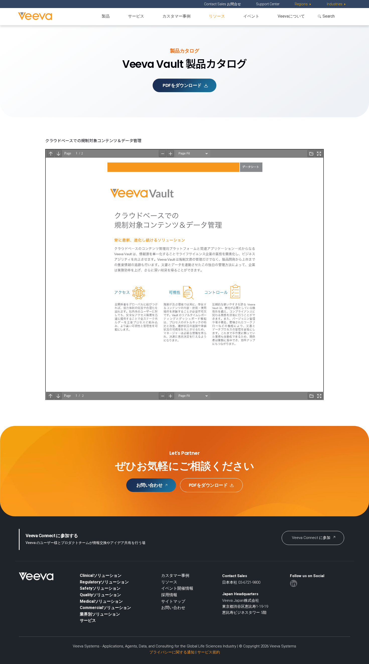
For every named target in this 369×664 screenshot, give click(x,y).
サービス (136, 16)
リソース (217, 16)
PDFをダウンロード (182, 85)
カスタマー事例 (176, 16)
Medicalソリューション (101, 601)
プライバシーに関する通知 (172, 652)
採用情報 (169, 594)
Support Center (268, 4)
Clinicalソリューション (100, 575)
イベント (251, 16)
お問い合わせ (149, 485)
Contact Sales (234, 576)
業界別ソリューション (100, 614)
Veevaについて (291, 16)
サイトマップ (173, 601)
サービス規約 (208, 652)
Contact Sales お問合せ (222, 4)
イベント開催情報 (177, 588)
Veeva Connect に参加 (311, 537)
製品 (106, 16)
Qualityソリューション (100, 594)
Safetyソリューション (100, 588)
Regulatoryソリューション (104, 582)
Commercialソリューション (105, 607)
